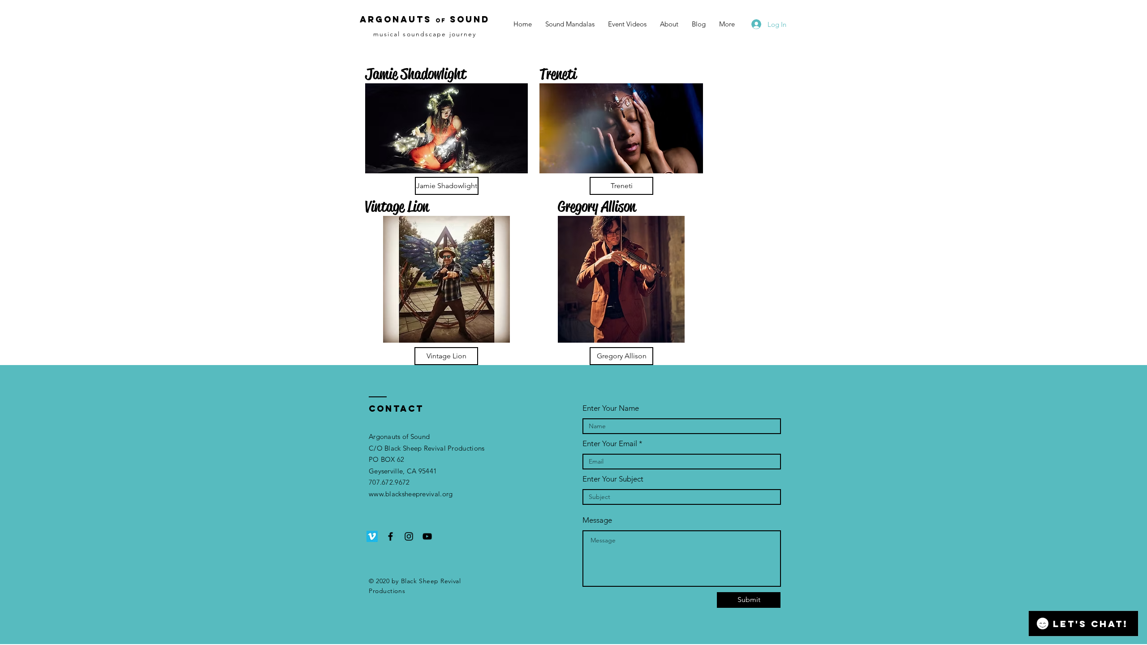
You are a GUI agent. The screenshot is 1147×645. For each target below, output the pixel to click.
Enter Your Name (610, 408)
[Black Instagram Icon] (408, 536)
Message (597, 520)
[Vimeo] (372, 536)
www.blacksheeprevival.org (411, 494)
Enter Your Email (609, 443)
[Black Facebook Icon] (390, 536)
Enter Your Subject (612, 479)
